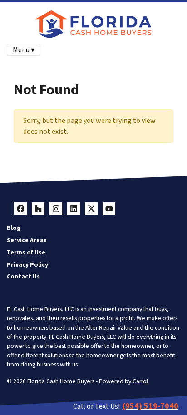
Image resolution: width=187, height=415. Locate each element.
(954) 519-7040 (150, 406)
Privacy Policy (27, 264)
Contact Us (23, 276)
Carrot (140, 381)
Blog (13, 228)
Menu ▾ (23, 50)
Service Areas (27, 240)
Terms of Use (26, 252)
